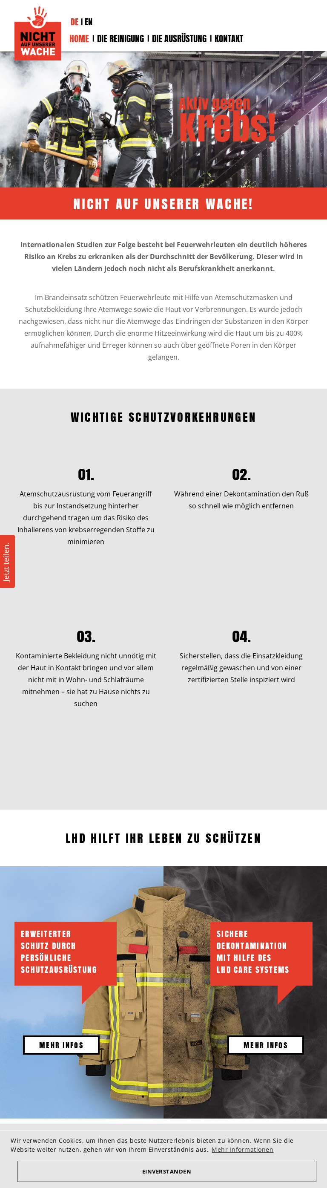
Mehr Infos (61, 1045)
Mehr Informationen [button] (242, 1149)
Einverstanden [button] (167, 1171)
